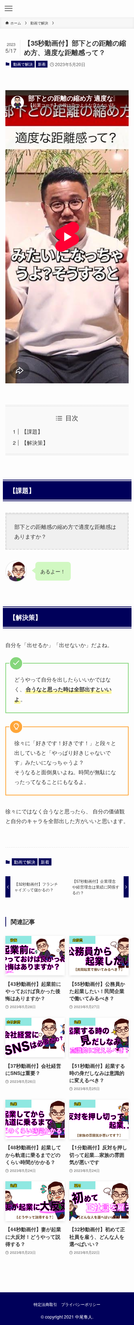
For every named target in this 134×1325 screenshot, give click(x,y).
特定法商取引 (45, 1304)
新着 (42, 64)
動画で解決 (23, 64)
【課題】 (32, 431)
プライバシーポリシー (80, 1304)
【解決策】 (34, 442)
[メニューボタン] (8, 8)
